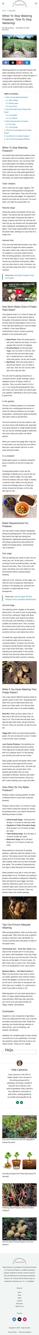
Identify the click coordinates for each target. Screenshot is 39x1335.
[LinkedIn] (26, 63)
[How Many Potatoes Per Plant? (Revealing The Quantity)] (19, 1160)
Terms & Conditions (25, 1332)
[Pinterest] (19, 63)
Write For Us (20, 1306)
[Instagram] (25, 1319)
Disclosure (19, 1303)
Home (19, 1292)
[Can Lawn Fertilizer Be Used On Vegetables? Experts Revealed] (19, 1126)
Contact (19, 1301)
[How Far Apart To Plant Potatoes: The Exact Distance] (19, 1228)
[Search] (36, 3)
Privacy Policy (12, 1332)
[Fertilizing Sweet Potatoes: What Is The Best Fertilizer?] (19, 1194)
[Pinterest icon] (21, 1102)
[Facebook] (5, 63)
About (19, 1298)
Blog (19, 1295)
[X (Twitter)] (12, 63)
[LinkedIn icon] (17, 1102)
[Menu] (3, 3)
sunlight (29, 267)
